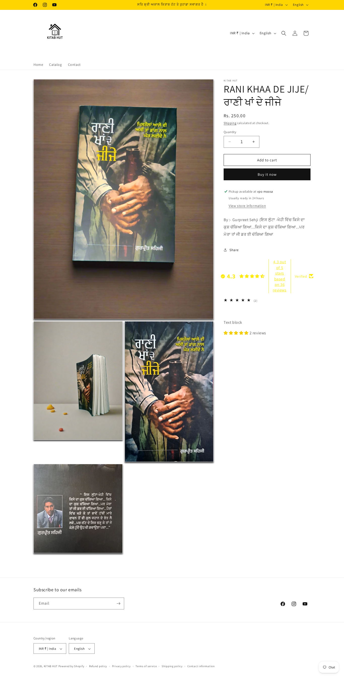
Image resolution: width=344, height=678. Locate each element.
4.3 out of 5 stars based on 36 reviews (279, 276)
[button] (283, 33)
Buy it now (267, 174)
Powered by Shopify (71, 666)
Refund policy (98, 666)
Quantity (230, 132)
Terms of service (146, 666)
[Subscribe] (118, 603)
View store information (247, 205)
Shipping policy (172, 666)
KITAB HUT (51, 666)
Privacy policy (121, 666)
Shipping (230, 123)
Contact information (201, 666)
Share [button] (234, 249)
